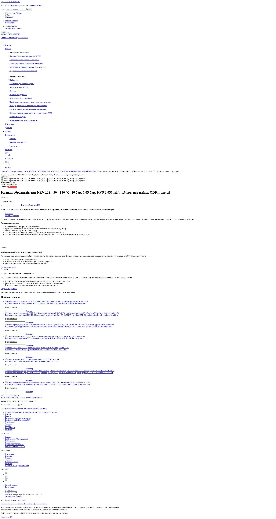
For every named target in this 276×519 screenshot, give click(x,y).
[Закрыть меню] (8, 32)
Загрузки (12, 139)
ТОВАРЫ (32, 171)
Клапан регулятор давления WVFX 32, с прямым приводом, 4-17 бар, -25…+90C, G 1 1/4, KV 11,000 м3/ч (44, 338)
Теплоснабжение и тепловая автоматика (24, 60)
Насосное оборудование (18, 95)
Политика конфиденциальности (35, 408)
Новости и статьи (11, 462)
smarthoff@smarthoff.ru (13, 28)
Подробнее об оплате (8, 267)
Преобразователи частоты (14, 445)
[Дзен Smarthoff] (6, 478)
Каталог (8, 49)
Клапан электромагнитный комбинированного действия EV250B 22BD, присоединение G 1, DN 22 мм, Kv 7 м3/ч (47, 384)
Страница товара (21, 171)
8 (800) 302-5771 (7, 397)
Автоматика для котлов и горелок (21, 84)
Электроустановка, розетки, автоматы (23, 120)
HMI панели (14, 80)
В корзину (25, 205)
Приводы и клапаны (12, 443)
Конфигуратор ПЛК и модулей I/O (18, 420)
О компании (9, 124)
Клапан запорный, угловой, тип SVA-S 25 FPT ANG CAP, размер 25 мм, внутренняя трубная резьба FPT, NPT (45, 303)
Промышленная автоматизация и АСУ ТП (25, 56)
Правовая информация (17, 142)
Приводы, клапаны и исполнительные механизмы (28, 106)
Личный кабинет (11, 21)
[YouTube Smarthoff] (6, 481)
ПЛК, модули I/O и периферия (20, 98)
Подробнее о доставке (9, 289)
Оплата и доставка (12, 216)
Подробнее (5, 517)
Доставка (8, 128)
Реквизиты (13, 146)
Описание (9, 214)
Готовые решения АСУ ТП (19, 87)
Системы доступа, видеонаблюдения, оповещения (27, 109)
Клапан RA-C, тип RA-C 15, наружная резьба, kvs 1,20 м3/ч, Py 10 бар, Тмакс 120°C (36, 350)
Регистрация (9, 23)
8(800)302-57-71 (11, 26)
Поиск (3, 9)
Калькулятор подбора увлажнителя (18, 418)
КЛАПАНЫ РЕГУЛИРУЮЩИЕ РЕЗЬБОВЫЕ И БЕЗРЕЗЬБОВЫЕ (71, 171)
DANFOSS (42, 171)
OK (11, 517)
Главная (8, 45)
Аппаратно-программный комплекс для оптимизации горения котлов (31, 412)
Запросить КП (34, 205)
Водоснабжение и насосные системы (23, 71)
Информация (10, 135)
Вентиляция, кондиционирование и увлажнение (27, 67)
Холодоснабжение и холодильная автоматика (26, 63)
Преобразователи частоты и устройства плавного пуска (30, 102)
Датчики (12, 91)
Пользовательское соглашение (12, 408)
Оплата (8, 131)
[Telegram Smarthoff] (6, 474)
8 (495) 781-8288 (19, 397)
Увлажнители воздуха (17, 117)
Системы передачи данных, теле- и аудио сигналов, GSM (30, 113)
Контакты (8, 150)
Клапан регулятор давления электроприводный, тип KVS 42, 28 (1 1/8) (31, 361)
